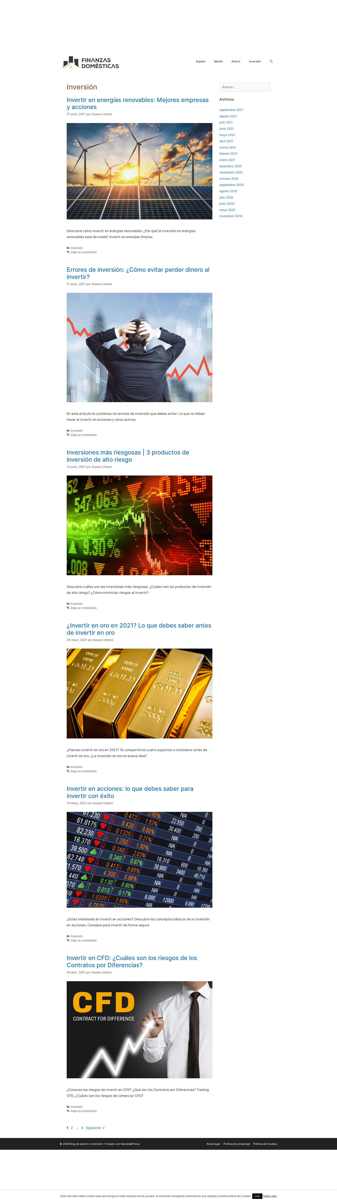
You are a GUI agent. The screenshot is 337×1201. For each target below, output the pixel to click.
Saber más (270, 1196)
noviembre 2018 (230, 216)
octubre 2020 (229, 178)
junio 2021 (226, 128)
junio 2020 (226, 203)
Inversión (255, 61)
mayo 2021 (227, 135)
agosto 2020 (228, 191)
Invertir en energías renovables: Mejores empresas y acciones (138, 103)
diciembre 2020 (230, 166)
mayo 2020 (227, 210)
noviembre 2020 (231, 172)
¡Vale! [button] (257, 1196)
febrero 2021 (228, 153)
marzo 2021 (227, 147)
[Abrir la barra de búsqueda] (271, 61)
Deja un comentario (84, 252)
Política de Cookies (265, 1144)
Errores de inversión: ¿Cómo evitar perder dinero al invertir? (138, 273)
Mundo (218, 61)
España (200, 61)
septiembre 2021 (231, 110)
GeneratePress (130, 1144)
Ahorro (236, 61)
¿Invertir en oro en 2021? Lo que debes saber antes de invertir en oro (139, 629)
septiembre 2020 (231, 185)
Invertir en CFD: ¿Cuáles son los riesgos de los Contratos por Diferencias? (132, 961)
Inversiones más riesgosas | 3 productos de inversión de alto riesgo (128, 456)
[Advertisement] (168, 24)
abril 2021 (226, 141)
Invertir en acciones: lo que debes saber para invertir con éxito (130, 792)
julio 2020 (226, 197)
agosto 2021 (228, 116)
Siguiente (95, 1128)
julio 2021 (226, 122)
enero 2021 (227, 160)
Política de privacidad (236, 1144)
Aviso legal (213, 1144)
